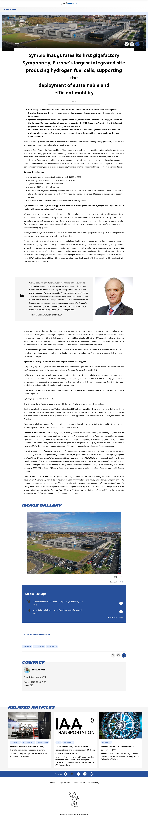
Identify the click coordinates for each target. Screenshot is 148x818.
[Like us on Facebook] (65, 774)
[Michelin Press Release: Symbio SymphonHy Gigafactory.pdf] (121, 611)
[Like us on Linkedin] (72, 774)
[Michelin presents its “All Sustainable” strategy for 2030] (120, 740)
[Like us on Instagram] (85, 774)
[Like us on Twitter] (78, 774)
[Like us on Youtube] (91, 774)
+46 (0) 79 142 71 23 (38, 682)
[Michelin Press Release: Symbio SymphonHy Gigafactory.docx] (121, 603)
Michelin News (10, 9)
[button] (144, 3)
